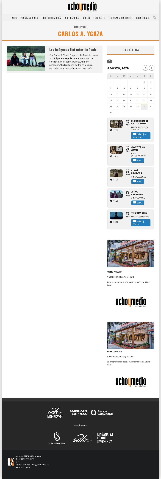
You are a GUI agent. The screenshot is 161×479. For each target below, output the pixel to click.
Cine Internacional (52, 17)
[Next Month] (151, 68)
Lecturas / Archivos (119, 17)
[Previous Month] (145, 68)
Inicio (14, 17)
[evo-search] (109, 61)
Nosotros (141, 17)
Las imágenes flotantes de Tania (73, 49)
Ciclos (86, 17)
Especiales (99, 17)
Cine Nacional (72, 17)
